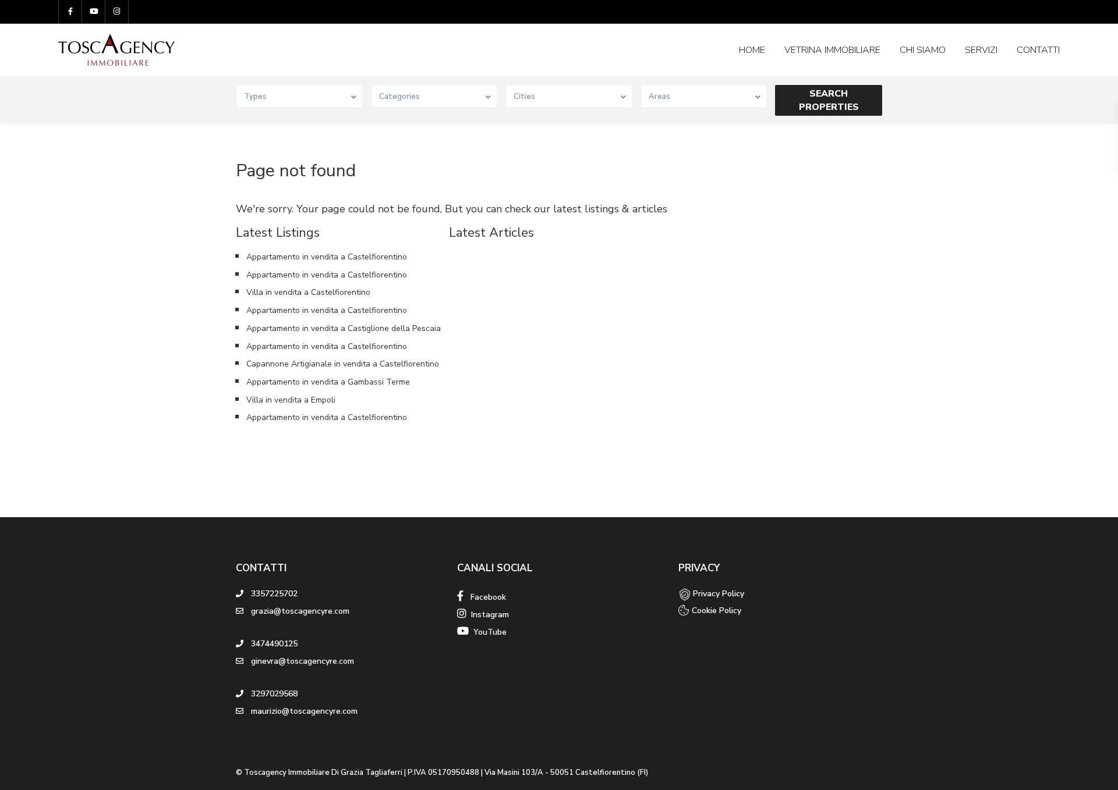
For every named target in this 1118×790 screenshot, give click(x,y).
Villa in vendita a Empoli (290, 399)
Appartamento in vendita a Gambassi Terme (328, 381)
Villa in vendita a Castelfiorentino (308, 292)
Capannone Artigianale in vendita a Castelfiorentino (342, 363)
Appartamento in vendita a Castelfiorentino (326, 256)
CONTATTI (1038, 50)
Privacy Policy (718, 593)
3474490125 (274, 643)
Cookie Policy (716, 610)
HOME (752, 50)
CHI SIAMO (923, 50)
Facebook (485, 597)
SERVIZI (981, 50)
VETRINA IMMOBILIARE (832, 50)
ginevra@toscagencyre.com (302, 661)
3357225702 (274, 593)
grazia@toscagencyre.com (300, 611)
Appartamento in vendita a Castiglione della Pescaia (343, 328)
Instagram (487, 614)
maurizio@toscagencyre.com (304, 711)
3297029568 (274, 693)
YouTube (488, 632)
